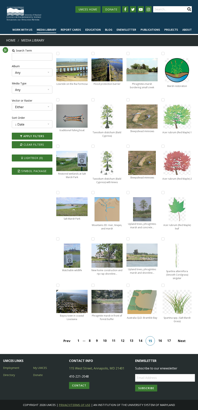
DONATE (111, 9)
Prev (66, 341)
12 (122, 341)
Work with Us (22, 29)
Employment (11, 368)
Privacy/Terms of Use (74, 405)
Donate (38, 375)
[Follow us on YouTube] (141, 9)
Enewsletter (126, 29)
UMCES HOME (88, 9)
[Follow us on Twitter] (133, 9)
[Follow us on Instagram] (148, 9)
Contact (79, 385)
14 (140, 341)
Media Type (19, 83)
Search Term (23, 50)
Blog (108, 29)
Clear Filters (33, 144)
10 (105, 341)
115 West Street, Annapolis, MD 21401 (96, 368)
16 (160, 341)
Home (10, 40)
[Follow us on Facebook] (125, 9)
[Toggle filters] (5, 50)
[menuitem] (22, 29)
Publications (150, 29)
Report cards (71, 29)
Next (182, 341)
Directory (9, 375)
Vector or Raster (22, 100)
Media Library (46, 29)
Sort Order (18, 118)
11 (113, 341)
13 (131, 341)
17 (169, 341)
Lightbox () (33, 158)
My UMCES (40, 368)
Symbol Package (33, 171)
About (187, 29)
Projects (171, 29)
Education (93, 29)
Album (16, 66)
